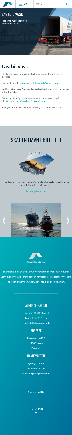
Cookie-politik (36, 392)
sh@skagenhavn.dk (39, 322)
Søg (67, 4)
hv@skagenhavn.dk (39, 373)
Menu (27, 4)
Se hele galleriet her (36, 191)
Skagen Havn (7, 4)
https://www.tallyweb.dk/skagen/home (39, 83)
